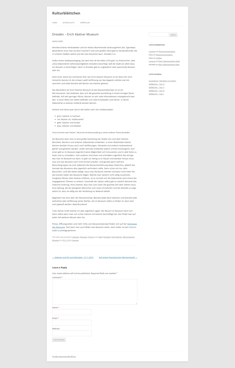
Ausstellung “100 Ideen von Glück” (162, 81)
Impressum (85, 23)
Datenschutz (68, 23)
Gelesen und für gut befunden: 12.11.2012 (72, 257)
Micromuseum (129, 237)
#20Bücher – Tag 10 (156, 90)
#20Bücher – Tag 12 (156, 84)
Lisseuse (75, 240)
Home (54, 23)
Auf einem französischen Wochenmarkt (118, 257)
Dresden (107, 237)
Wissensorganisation (167, 51)
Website (56, 328)
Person (91, 237)
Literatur (75, 237)
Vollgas (159, 58)
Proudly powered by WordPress (64, 356)
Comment (57, 277)
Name (55, 307)
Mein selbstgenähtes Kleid (169, 61)
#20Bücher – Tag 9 (156, 94)
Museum (83, 237)
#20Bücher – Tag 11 (156, 87)
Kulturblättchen (66, 13)
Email (55, 318)
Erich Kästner (116, 237)
